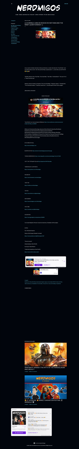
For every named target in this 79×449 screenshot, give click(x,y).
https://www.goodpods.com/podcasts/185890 (34, 217)
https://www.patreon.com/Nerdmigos (33, 169)
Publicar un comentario (33, 371)
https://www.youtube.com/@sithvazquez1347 (34, 236)
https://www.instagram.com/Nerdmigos (33, 201)
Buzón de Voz (26, 14)
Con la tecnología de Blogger (40, 443)
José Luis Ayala (14, 29)
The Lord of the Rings (15, 41)
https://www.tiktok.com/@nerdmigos (33, 193)
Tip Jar (45, 14)
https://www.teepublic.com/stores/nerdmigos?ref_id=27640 (48, 156)
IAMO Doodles (51, 14)
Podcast (32, 14)
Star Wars (13, 34)
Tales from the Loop (15, 35)
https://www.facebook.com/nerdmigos (33, 177)
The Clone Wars (14, 38)
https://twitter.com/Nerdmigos (31, 185)
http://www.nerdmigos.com (30, 145)
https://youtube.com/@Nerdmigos (32, 209)
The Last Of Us (14, 40)
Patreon (41, 14)
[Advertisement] (46, 329)
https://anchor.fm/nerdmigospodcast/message (42, 150)
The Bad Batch (14, 37)
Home (16, 14)
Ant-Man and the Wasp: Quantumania (16, 26)
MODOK (13, 31)
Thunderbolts (14, 43)
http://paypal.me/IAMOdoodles (45, 161)
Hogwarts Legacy (14, 28)
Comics (36, 14)
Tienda (20, 14)
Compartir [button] (13, 20)
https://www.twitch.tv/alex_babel (32, 251)
